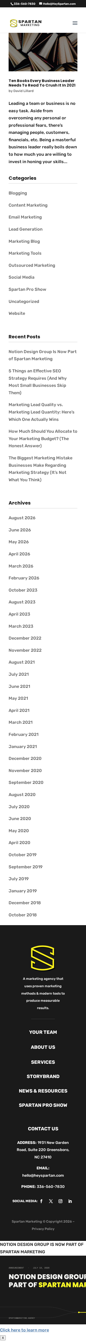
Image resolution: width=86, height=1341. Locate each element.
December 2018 (25, 902)
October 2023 (23, 590)
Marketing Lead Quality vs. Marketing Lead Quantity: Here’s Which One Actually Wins (42, 412)
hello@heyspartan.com (43, 1175)
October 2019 (23, 854)
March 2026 (21, 566)
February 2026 (24, 578)
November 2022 (25, 650)
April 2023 (19, 614)
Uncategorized (24, 301)
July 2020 (19, 806)
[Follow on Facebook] (41, 1201)
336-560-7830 (51, 1186)
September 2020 (26, 782)
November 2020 (25, 770)
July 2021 (19, 674)
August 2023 (22, 602)
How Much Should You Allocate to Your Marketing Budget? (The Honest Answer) (43, 438)
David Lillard (23, 91)
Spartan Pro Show (27, 289)
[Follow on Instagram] (60, 1201)
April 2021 (19, 710)
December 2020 (25, 758)
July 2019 (19, 878)
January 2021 (23, 746)
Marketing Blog (24, 241)
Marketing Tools (25, 253)
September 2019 (26, 867)
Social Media (21, 277)
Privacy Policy (43, 1229)
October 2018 (23, 915)
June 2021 (19, 686)
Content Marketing (28, 205)
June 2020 (20, 818)
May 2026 (19, 541)
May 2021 (18, 698)
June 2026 (20, 530)
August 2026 (22, 517)
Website (17, 313)
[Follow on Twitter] (51, 1201)
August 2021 (22, 662)
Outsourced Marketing (32, 265)
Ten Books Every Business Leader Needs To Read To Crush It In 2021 (42, 83)
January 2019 (23, 891)
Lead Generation (26, 229)
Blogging (18, 193)
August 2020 (22, 794)
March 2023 (21, 626)
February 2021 (23, 734)
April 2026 (19, 554)
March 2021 (20, 722)
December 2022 (25, 638)
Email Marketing (25, 217)
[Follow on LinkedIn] (70, 1201)
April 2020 (19, 842)
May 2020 (19, 830)
